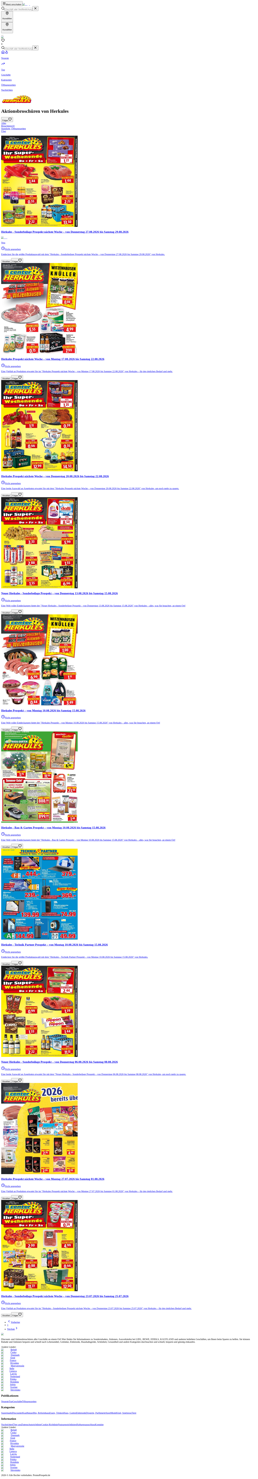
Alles (3, 123)
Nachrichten (7, 1424)
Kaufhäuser (27, 1413)
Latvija (13, 1374)
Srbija (13, 1384)
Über (3, 131)
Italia (12, 1368)
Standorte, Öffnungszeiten (13, 128)
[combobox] (18, 9)
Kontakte (99, 1424)
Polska (13, 1379)
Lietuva (13, 1371)
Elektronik (81, 1413)
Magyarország (17, 1365)
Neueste (5, 1401)
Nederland (15, 1376)
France (13, 1360)
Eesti (12, 1357)
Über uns (17, 1424)
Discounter (17, 1413)
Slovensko (15, 1390)
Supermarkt (6, 1413)
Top (11, 1401)
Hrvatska (14, 1363)
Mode (113, 1413)
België (14, 1349)
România (14, 1382)
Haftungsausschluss (85, 1424)
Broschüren (7, 126)
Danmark (15, 1355)
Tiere (134, 1413)
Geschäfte (17, 1401)
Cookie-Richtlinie (49, 1424)
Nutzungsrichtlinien (67, 1424)
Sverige (13, 1387)
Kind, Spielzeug (124, 1413)
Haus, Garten (69, 1413)
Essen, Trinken (56, 1413)
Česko (13, 1352)
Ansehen (6, 261)
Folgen (15, 261)
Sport (108, 1413)
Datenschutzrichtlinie (31, 1424)
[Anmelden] (2, 35)
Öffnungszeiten (29, 1401)
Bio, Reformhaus (41, 1413)
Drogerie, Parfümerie (96, 1413)
